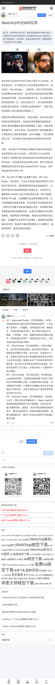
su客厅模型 (46, 554)
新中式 (27, 575)
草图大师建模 (18, 579)
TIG (28, 565)
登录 (21, 441)
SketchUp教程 (40, 539)
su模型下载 (33, 559)
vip (32, 564)
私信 (50, 15)
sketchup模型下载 (31, 544)
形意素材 (17, 574)
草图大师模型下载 (17, 583)
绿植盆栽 (47, 575)
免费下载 (19, 570)
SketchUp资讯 (40, 549)
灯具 (40, 575)
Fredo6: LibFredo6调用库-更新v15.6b (19, 626)
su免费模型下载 (19, 554)
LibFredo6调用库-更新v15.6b (14, 510)
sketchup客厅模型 (11, 540)
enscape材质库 (25, 535)
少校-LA (6, 289)
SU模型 (19, 559)
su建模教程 (11, 559)
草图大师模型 (43, 578)
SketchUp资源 (22, 550)
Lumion (39, 535)
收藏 (51, 236)
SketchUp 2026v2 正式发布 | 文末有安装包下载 (23, 597)
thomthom (23, 565)
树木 (33, 575)
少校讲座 (7, 575)
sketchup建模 (23, 540)
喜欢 (8, 423)
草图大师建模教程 (30, 578)
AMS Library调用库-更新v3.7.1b (15, 520)
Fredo (33, 535)
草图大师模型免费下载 (43, 584)
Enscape (15, 535)
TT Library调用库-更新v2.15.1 (14, 515)
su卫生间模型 (35, 554)
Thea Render (12, 565)
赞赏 (27, 251)
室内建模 (43, 571)
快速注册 (31, 441)
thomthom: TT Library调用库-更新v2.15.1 (20, 619)
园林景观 (32, 570)
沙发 (36, 575)
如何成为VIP (9, 3)
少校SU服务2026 (9, 604)
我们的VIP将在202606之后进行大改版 (19, 612)
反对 (13, 423)
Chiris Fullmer (6, 535)
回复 (52, 422)
